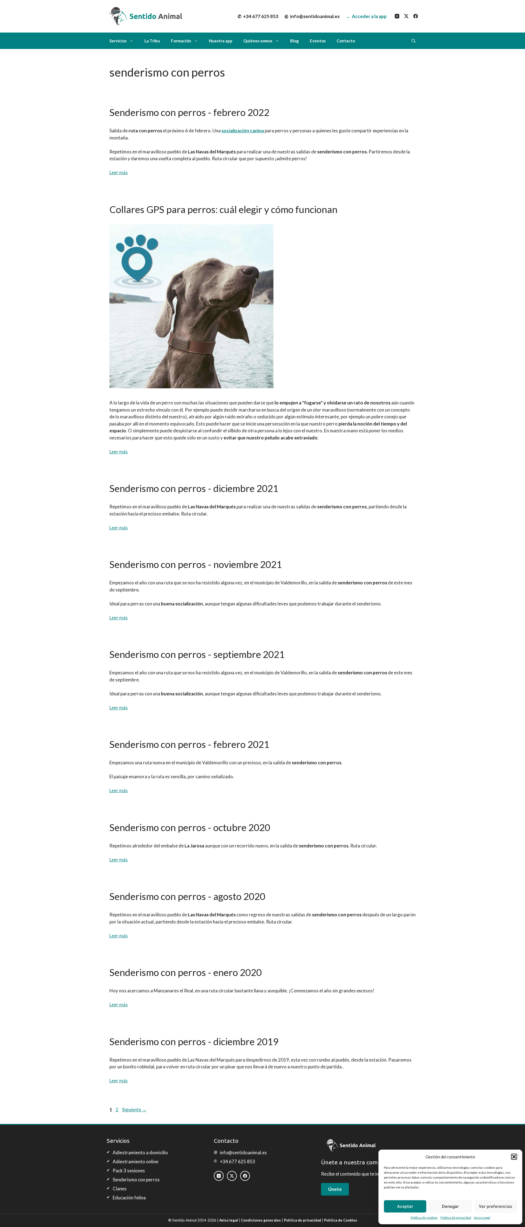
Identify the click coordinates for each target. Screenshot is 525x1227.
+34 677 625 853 (258, 16)
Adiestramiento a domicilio (140, 1152)
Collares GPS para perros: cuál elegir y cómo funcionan (223, 209)
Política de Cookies (340, 1220)
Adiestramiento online (135, 1161)
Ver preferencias (495, 1206)
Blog (294, 40)
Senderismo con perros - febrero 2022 (189, 112)
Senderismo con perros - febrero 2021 (189, 744)
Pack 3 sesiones (129, 1170)
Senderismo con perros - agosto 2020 (187, 896)
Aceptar (405, 1206)
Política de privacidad (456, 1218)
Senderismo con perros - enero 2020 (185, 972)
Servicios (118, 40)
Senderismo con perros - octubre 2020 (189, 827)
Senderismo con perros (136, 1179)
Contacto (346, 40)
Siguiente (134, 1109)
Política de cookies (424, 1218)
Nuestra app (220, 40)
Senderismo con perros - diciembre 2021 (193, 488)
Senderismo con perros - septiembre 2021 (197, 654)
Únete (335, 1189)
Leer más (118, 172)
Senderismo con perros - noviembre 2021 (195, 564)
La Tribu (152, 40)
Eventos (318, 40)
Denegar (450, 1206)
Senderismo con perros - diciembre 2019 (193, 1041)
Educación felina (129, 1197)
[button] (514, 1156)
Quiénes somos (257, 40)
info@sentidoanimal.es (312, 16)
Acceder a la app (366, 16)
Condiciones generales (261, 1220)
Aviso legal (228, 1220)
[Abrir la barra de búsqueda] (413, 41)
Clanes (120, 1188)
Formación (181, 40)
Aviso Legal (482, 1218)
